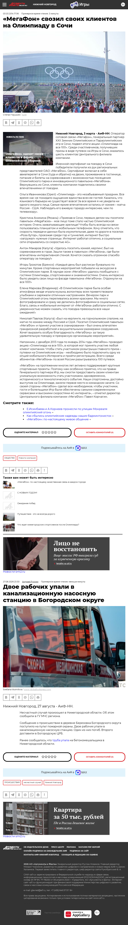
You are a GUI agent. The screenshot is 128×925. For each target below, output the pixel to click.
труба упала (61, 740)
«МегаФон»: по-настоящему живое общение (58, 419)
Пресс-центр (57, 847)
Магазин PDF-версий (89, 847)
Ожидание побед (26, 503)
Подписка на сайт (79, 851)
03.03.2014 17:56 (11, 13)
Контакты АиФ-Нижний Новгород (41, 855)
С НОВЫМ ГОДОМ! (27, 492)
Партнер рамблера (52, 913)
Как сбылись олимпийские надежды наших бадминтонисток (69, 415)
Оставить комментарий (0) (100, 432)
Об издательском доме (36, 847)
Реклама (71, 847)
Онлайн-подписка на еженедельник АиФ (45, 851)
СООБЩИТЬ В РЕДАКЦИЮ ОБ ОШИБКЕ (80, 855)
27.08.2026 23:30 (11, 581)
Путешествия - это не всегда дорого (36, 514)
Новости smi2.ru (14, 571)
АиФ (24, 114)
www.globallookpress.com (37, 689)
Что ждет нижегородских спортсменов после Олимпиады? (48, 524)
